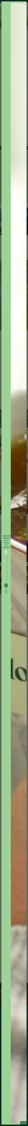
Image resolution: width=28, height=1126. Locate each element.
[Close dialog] (24, 3)
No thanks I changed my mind (6, 590)
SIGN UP (6, 585)
